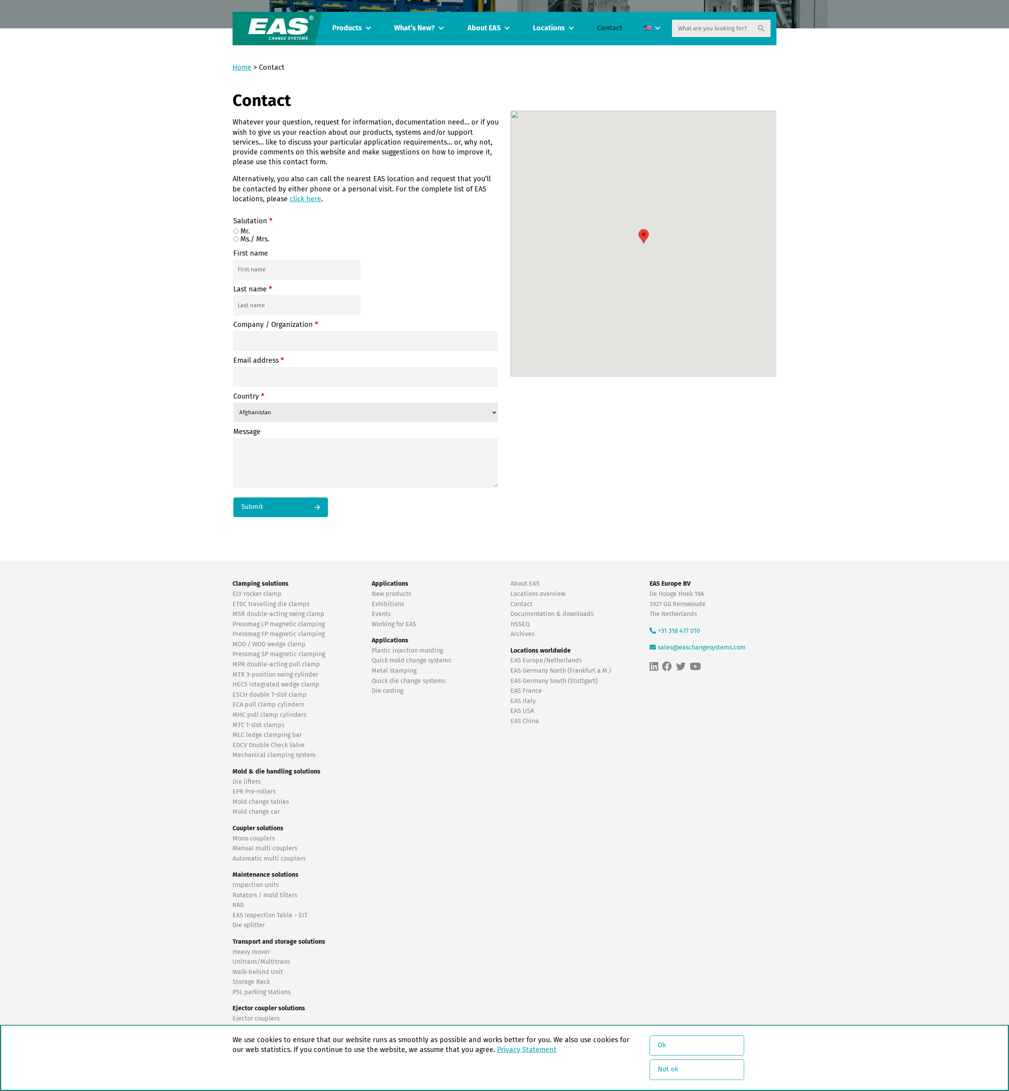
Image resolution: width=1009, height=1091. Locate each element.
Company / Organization (275, 324)
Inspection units (256, 885)
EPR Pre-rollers (254, 792)
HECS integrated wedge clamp (276, 684)
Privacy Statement (527, 1050)
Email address (258, 360)
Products (347, 28)
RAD (238, 905)
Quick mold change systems (411, 660)
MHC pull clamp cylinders (269, 715)
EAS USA (522, 711)
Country (248, 396)
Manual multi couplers (265, 848)
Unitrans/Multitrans (261, 962)
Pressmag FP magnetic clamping (279, 634)
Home (242, 67)
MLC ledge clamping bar (267, 735)
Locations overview (537, 594)
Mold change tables (261, 802)
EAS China (524, 721)
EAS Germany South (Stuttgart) (554, 681)
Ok (662, 1045)
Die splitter (249, 925)
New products (392, 594)
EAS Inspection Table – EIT (270, 915)
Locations (549, 28)
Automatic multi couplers (269, 858)
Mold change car (256, 812)
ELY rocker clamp (257, 594)
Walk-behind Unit (258, 972)
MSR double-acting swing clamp (278, 614)
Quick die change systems (408, 681)
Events (382, 614)
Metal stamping (394, 671)
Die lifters (247, 782)
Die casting (387, 691)
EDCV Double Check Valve (269, 745)
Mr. (244, 231)
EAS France (526, 691)
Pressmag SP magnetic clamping (279, 654)
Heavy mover (252, 952)
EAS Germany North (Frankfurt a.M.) (560, 671)
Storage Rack (251, 982)
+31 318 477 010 (679, 631)
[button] (644, 236)
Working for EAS (394, 624)
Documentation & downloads (552, 614)
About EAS (484, 28)
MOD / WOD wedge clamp (269, 644)
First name (250, 253)
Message (247, 432)
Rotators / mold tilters (265, 895)
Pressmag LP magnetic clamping (279, 624)
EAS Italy (523, 701)
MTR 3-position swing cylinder (275, 675)
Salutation (252, 221)
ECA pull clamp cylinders (268, 704)
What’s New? (414, 28)
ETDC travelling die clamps (271, 604)
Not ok (668, 1069)
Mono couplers (254, 838)
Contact (609, 28)
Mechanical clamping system (274, 755)
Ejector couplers (256, 1018)
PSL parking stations (261, 992)
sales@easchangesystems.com (702, 647)
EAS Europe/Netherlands (546, 660)
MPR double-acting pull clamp (276, 664)
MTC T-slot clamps (258, 725)
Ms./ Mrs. (253, 239)
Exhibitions (388, 604)
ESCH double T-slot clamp (270, 695)
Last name (252, 289)
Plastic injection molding (407, 651)
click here (305, 199)
